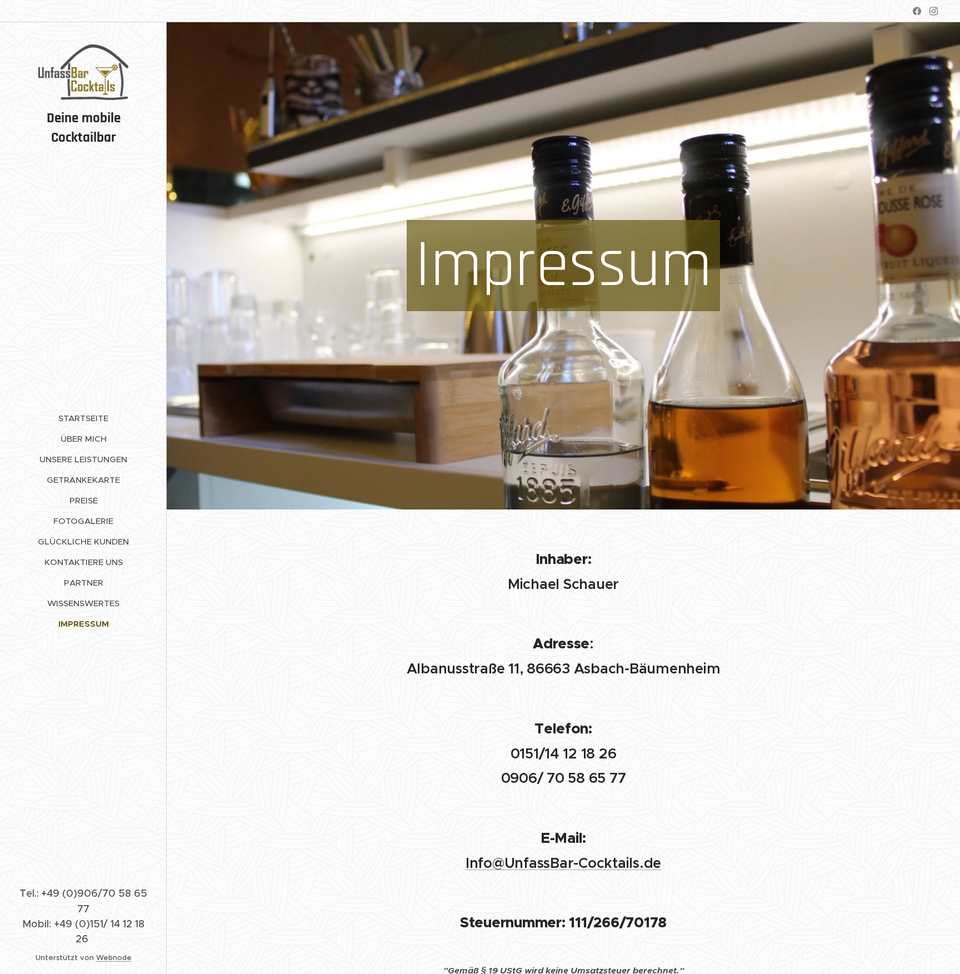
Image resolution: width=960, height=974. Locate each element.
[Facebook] (917, 11)
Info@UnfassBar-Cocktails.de (563, 863)
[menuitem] (83, 418)
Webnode (114, 957)
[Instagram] (934, 11)
